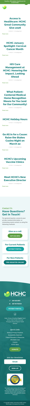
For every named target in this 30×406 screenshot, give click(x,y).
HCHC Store (15, 344)
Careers (15, 342)
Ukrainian (15, 323)
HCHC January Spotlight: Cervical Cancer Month (15, 46)
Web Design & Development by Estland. (15, 404)
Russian (14, 321)
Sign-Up (15, 368)
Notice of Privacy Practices (15, 333)
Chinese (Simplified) (13, 318)
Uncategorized (18, 31)
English (20, 318)
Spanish (18, 321)
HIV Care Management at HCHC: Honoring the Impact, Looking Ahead (15, 70)
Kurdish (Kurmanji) (18, 320)
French (24, 318)
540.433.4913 (16, 300)
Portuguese (9, 321)
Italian (12, 320)
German (9, 320)
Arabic (6, 318)
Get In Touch (17, 304)
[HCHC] (9, 7)
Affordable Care (15, 340)
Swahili (22, 321)
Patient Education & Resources (15, 337)
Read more (5, 34)
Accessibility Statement (15, 335)
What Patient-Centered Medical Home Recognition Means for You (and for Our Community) (15, 98)
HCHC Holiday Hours (15, 119)
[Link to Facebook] (15, 314)
